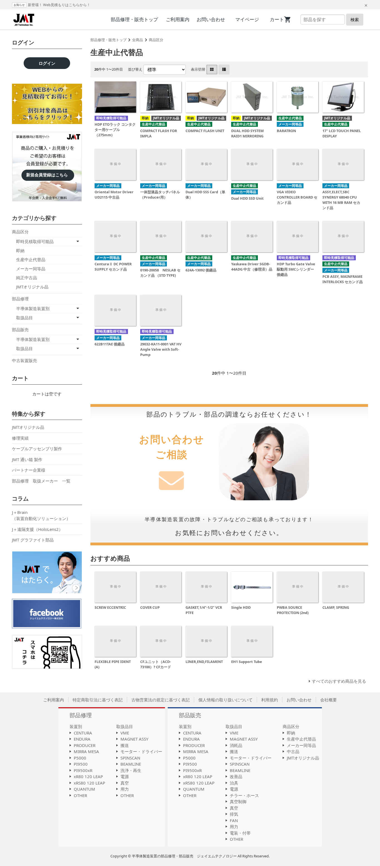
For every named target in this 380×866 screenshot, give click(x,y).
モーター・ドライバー (141, 751)
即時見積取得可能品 (35, 241)
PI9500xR (83, 770)
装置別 (76, 726)
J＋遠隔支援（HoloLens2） (37, 529)
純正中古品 (26, 277)
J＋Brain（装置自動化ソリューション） (41, 515)
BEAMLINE (130, 764)
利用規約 (269, 699)
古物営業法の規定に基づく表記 (160, 699)
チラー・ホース (244, 795)
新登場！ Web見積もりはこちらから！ (59, 4)
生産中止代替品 (30, 259)
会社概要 (328, 699)
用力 (124, 789)
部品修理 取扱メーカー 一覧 (41, 481)
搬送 (124, 745)
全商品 (137, 39)
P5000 (80, 758)
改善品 (236, 776)
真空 (124, 783)
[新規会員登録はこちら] (47, 143)
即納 (20, 250)
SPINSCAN (130, 758)
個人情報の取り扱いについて (225, 699)
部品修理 (20, 298)
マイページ (247, 19)
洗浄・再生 (130, 770)
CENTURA (83, 733)
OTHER (80, 795)
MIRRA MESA (86, 751)
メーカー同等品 (30, 268)
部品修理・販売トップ (134, 19)
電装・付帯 (240, 833)
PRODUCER (84, 745)
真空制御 (238, 801)
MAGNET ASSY (134, 739)
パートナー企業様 (28, 470)
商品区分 (156, 39)
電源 (124, 776)
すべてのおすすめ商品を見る (339, 681)
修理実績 (20, 438)
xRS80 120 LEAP (89, 783)
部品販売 (20, 329)
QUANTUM (84, 789)
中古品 (293, 751)
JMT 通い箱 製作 (27, 459)
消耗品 (236, 745)
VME (124, 733)
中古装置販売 (24, 360)
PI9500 (81, 764)
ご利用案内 (177, 19)
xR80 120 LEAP (88, 776)
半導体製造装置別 (33, 308)
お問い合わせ (211, 19)
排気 (234, 814)
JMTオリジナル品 (32, 287)
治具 (234, 783)
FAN (234, 820)
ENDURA (82, 739)
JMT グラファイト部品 (33, 540)
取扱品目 (24, 317)
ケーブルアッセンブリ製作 (37, 448)
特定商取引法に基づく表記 (98, 699)
